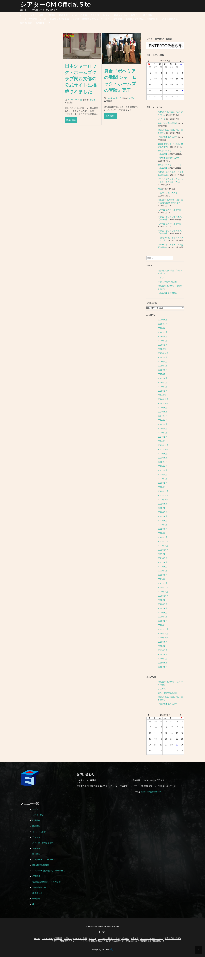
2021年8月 (162, 554)
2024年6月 (162, 420)
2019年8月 (162, 646)
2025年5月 (162, 374)
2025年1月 (162, 391)
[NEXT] (180, 60)
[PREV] (149, 60)
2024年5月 (162, 424)
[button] (49, 23)
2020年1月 (162, 625)
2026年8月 (162, 320)
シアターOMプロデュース (33, 19)
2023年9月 (162, 453)
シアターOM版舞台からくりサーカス (91, 19)
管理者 (92, 100)
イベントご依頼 (79, 15)
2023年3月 (162, 479)
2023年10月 (163, 449)
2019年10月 (163, 638)
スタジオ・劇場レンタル (115, 15)
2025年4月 (162, 378)
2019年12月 (163, 629)
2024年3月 (162, 433)
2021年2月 (162, 579)
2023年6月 (162, 466)
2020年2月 (162, 621)
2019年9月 (162, 642)
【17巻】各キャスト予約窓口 (171, 210)
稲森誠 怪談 (26, 22)
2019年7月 (162, 650)
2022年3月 (162, 529)
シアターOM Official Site (55, 4)
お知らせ (135, 15)
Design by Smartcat (101, 949)
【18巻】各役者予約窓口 (169, 158)
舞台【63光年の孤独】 (168, 123)
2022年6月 (162, 516)
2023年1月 (162, 487)
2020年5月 (162, 612)
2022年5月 (162, 520)
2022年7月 (162, 512)
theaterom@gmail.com (151, 792)
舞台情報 (147, 15)
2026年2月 (162, 341)
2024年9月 (162, 407)
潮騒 (160, 189)
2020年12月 (163, 587)
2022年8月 (162, 508)
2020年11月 (163, 592)
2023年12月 (163, 445)
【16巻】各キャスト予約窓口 (171, 224)
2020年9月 (162, 600)
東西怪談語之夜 (170, 19)
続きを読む (71, 120)
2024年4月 (162, 428)
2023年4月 (162, 474)
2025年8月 (162, 361)
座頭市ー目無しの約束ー (168, 193)
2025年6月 (162, 370)
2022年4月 (162, 525)
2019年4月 (162, 654)
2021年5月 (162, 566)
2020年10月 (163, 596)
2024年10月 (163, 403)
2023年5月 (162, 470)
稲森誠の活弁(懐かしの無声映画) (142, 19)
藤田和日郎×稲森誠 (59, 19)
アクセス (95, 15)
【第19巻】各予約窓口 (168, 137)
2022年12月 (163, 491)
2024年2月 (162, 437)
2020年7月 (162, 604)
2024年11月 (163, 399)
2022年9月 (162, 504)
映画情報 (63, 15)
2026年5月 (162, 332)
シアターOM (36, 15)
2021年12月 (163, 541)
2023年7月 (162, 462)
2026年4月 (162, 336)
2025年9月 (162, 357)
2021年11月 (163, 546)
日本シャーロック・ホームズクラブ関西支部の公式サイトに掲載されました (81, 78)
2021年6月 (162, 562)
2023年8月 (162, 458)
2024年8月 (162, 412)
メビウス (162, 119)
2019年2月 (162, 658)
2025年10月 (163, 353)
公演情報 (51, 15)
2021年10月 (163, 550)
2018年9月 (162, 663)
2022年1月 (162, 537)
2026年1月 (162, 345)
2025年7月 (162, 366)
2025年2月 (162, 387)
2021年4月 (162, 571)
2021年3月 (162, 575)
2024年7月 (162, 416)
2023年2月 (162, 483)
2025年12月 (163, 349)
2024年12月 (163, 395)
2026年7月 (162, 324)
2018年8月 (162, 667)
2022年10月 (163, 500)
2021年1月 (162, 583)
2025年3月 (162, 382)
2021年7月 (162, 558)
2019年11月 (163, 633)
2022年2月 (162, 533)
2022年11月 (163, 495)
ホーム (23, 15)
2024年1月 (162, 441)
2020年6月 (162, 608)
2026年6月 (162, 328)
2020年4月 (162, 617)
